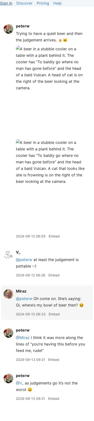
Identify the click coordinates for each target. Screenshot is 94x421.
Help (57, 3)
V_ (18, 252)
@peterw (24, 259)
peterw (23, 26)
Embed (54, 236)
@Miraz (23, 337)
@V (20, 383)
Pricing (43, 3)
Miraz (21, 291)
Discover (24, 3)
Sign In (6, 3)
